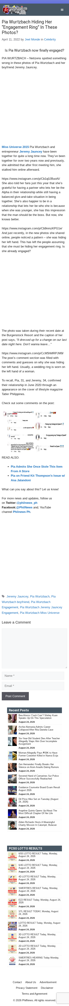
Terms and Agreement (34, 993)
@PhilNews (24, 507)
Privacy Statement (26, 987)
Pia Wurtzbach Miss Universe (39, 612)
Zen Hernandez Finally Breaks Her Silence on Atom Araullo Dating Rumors (39, 765)
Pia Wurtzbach (40, 596)
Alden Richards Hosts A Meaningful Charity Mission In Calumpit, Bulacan (38, 823)
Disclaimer (47, 987)
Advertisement (48, 982)
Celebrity (50, 39)
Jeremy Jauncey (17, 596)
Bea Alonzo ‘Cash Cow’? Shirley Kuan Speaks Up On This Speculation (38, 717)
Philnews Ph (21, 512)
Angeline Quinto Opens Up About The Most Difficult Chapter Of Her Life (38, 812)
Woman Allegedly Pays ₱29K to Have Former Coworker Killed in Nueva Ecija (38, 754)
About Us (30, 982)
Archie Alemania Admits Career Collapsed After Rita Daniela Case (36, 728)
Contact (17, 982)
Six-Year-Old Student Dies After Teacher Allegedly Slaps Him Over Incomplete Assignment (39, 741)
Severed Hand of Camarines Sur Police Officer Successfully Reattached (39, 777)
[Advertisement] (34, 108)
